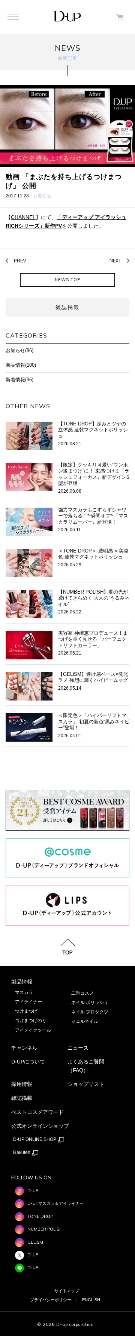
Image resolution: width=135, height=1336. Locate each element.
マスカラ (24, 992)
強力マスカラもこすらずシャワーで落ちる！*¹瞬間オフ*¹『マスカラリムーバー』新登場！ (93, 516)
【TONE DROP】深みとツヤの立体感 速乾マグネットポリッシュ (93, 430)
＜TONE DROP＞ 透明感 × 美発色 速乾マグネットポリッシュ (93, 554)
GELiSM (35, 1242)
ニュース (78, 1048)
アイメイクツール (33, 1030)
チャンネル (24, 1048)
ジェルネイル (84, 1021)
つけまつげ (26, 1011)
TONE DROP (40, 1216)
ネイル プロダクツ (89, 1012)
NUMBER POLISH (45, 1229)
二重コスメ (82, 993)
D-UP (32, 1190)
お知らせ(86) (19, 350)
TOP (67, 952)
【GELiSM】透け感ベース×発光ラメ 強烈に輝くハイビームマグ (93, 677)
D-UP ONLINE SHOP (35, 1139)
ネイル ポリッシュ (89, 1002)
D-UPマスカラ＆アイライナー (55, 1203)
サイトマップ (66, 1291)
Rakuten (22, 1152)
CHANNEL (23, 217)
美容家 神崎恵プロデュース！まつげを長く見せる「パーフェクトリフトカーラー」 (93, 639)
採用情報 (21, 1084)
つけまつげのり (30, 1020)
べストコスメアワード (37, 1112)
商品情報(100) (21, 365)
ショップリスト (86, 1084)
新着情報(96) (19, 379)
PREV (20, 261)
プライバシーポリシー (50, 1299)
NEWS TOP (67, 279)
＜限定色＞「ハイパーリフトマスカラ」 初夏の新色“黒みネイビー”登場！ (93, 721)
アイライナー (28, 1001)
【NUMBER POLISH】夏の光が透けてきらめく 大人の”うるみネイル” (93, 598)
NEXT (115, 261)
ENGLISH (91, 1299)
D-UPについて (28, 1062)
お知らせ (42, 195)
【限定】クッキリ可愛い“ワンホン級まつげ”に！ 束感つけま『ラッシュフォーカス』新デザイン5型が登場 (93, 474)
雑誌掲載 (21, 1098)
